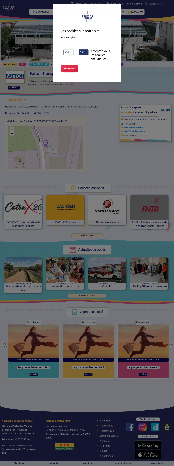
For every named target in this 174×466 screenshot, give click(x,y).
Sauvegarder (69, 68)
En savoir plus (68, 37)
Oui (67, 52)
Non (82, 52)
